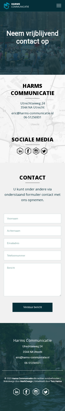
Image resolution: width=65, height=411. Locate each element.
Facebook (28, 151)
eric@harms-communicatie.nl (33, 113)
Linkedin (20, 151)
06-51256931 (32, 117)
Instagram (36, 151)
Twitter (44, 151)
